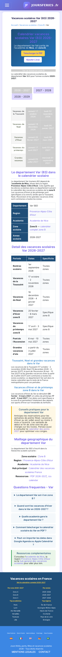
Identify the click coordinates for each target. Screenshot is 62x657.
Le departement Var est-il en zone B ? (34, 497)
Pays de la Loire (47, 617)
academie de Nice (35, 556)
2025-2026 (46, 592)
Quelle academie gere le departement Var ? (34, 518)
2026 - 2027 (22, 90)
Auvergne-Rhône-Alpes (46, 608)
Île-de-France (46, 605)
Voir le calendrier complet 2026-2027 (31, 582)
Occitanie (46, 614)
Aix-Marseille (15, 611)
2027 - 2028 (43, 90)
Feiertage (39, 633)
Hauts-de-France (46, 611)
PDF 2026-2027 (38, 476)
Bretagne (46, 620)
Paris (15, 605)
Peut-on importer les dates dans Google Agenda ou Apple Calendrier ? (33, 541)
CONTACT (44, 651)
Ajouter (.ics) (33, 59)
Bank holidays (30, 633)
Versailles (15, 614)
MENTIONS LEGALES (24, 651)
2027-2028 (46, 598)
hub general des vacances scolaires (30, 562)
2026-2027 (46, 595)
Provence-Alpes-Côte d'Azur (38, 460)
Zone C (15, 598)
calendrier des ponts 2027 (31, 430)
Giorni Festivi (21, 633)
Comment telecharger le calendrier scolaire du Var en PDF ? (34, 529)
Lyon (15, 608)
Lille (15, 620)
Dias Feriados (48, 633)
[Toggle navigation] (7, 5)
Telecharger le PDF (33, 53)
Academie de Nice (39, 220)
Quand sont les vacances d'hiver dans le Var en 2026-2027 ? (34, 507)
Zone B (41, 456)
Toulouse (15, 617)
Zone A (15, 592)
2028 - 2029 (22, 96)
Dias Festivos (11, 633)
